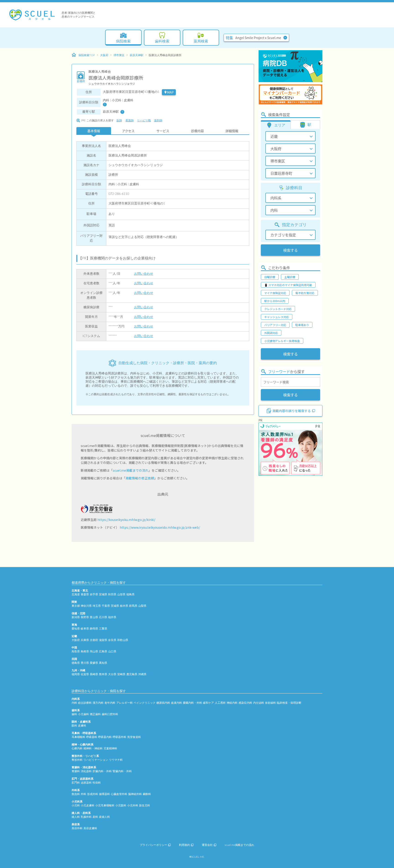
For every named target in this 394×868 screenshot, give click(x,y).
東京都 (76, 605)
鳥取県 (76, 651)
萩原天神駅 (136, 55)
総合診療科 (85, 702)
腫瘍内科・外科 (192, 702)
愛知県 (76, 628)
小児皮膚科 (87, 805)
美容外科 (77, 828)
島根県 (85, 651)
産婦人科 (104, 817)
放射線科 (270, 702)
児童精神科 (110, 748)
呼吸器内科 (105, 737)
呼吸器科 (91, 737)
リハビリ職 (144, 120)
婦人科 (76, 817)
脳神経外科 (135, 794)
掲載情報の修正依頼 (139, 478)
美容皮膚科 (90, 828)
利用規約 (184, 845)
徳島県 (76, 662)
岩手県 (94, 594)
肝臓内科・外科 (102, 771)
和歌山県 (122, 640)
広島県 (103, 651)
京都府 (94, 640)
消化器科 (86, 771)
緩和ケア (208, 702)
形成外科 (92, 794)
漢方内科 (98, 702)
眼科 (74, 725)
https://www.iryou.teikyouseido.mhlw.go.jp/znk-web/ (160, 527)
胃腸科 (76, 771)
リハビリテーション (95, 759)
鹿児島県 (131, 674)
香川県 (85, 662)
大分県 (112, 674)
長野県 (85, 617)
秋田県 (112, 594)
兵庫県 (85, 640)
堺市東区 (119, 55)
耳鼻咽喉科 (78, 737)
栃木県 (124, 605)
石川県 (103, 617)
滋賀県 (103, 640)
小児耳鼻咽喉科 (104, 805)
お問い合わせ (143, 273)
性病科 (97, 782)
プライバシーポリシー (153, 845)
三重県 (103, 628)
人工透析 (220, 702)
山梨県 (142, 605)
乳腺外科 (86, 817)
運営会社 (207, 845)
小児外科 (132, 805)
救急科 (76, 794)
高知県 (103, 662)
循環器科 (104, 794)
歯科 (74, 714)
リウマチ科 (116, 759)
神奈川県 (86, 605)
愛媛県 (94, 662)
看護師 (129, 120)
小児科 (76, 805)
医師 (119, 120)
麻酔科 (147, 794)
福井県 (112, 617)
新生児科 (144, 805)
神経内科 (232, 702)
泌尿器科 (86, 782)
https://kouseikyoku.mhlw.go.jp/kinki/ (126, 519)
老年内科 (109, 702)
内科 (74, 702)
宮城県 (103, 594)
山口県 (112, 651)
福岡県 (76, 674)
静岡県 (94, 628)
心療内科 (77, 748)
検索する (290, 250)
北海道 (76, 594)
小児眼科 (120, 805)
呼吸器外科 (119, 737)
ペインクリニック (145, 702)
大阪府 (104, 55)
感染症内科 (245, 702)
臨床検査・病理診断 (289, 702)
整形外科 (77, 759)
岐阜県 (85, 628)
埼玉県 (97, 605)
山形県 (121, 594)
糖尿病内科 (163, 702)
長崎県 (94, 674)
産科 (95, 817)
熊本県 (103, 674)
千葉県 (106, 605)
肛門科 (76, 782)
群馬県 (133, 605)
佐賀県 (85, 674)
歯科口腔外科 (110, 714)
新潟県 (76, 617)
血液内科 (176, 702)
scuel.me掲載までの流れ (130, 470)
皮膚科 (82, 725)
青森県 (85, 594)
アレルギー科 (124, 702)
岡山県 (94, 651)
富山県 (94, 617)
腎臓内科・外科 (122, 771)
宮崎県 (121, 674)
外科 (83, 794)
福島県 (130, 594)
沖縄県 (142, 674)
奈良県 (112, 640)
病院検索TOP (86, 55)
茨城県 (115, 605)
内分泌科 (258, 702)
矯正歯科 (95, 714)
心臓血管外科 (119, 794)
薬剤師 (158, 120)
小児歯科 (83, 714)
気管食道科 (134, 737)
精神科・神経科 (93, 748)
